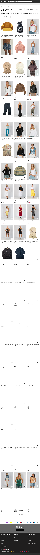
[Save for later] (12, 33)
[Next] (37, 9)
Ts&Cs (34, 553)
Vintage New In (21, 9)
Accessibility (37, 553)
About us (15, 536)
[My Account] (34, 1)
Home (2, 6)
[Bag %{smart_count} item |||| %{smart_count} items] (39, 1)
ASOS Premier (3, 540)
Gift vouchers (29, 537)
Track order (2, 537)
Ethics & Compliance (4, 546)
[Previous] (17, 9)
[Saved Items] (36, 1)
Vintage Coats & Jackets (29, 9)
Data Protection (3, 544)
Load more (20, 517)
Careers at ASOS (16, 537)
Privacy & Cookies (30, 553)
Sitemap (2, 543)
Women (6, 6)
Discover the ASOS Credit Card (32, 543)
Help (2, 536)
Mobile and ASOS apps (31, 536)
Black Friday (29, 540)
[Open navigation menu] (1, 1)
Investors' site (16, 540)
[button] (11, 551)
